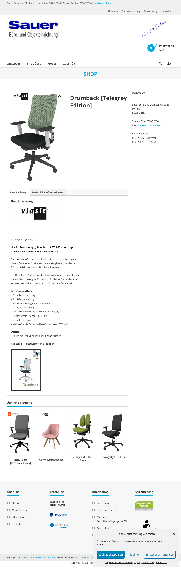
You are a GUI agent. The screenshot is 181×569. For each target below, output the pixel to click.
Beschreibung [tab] (18, 192)
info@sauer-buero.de (104, 3)
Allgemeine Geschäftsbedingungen (122, 562)
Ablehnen (134, 554)
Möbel (52, 63)
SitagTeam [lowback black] (20, 461)
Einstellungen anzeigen (160, 554)
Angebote (14, 63)
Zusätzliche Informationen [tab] (47, 192)
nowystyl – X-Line (114, 457)
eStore (90, 557)
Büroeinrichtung (131, 11)
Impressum (161, 562)
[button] (174, 534)
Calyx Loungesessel (52, 459)
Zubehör (69, 63)
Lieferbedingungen (106, 510)
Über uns (113, 11)
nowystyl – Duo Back (83, 458)
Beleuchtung (150, 11)
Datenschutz (148, 562)
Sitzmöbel (34, 63)
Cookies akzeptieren (110, 554)
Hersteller (166, 11)
